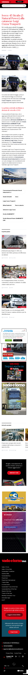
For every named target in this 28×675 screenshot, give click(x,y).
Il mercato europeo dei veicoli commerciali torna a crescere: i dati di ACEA (11, 445)
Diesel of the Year (6, 591)
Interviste (12, 317)
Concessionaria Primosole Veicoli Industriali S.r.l (12, 191)
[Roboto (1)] (14, 372)
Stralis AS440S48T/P (8, 214)
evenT (3, 600)
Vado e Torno (5, 567)
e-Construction (6, 584)
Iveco (16, 196)
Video (14, 258)
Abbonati (19, 1)
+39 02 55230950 (7, 646)
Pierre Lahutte (19, 205)
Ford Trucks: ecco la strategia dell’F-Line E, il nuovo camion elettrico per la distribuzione (14, 312)
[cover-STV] (14, 345)
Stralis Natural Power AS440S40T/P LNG (13, 219)
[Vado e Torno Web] (6, 1)
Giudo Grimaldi (7, 196)
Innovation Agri (6, 598)
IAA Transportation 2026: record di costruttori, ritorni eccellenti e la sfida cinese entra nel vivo (14, 282)
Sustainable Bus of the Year (9, 589)
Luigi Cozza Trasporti (9, 201)
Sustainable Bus (6, 576)
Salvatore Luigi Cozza (9, 209)
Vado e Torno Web (7, 569)
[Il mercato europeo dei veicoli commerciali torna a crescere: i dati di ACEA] (13, 435)
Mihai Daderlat (7, 205)
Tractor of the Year (7, 593)
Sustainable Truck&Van (8, 571)
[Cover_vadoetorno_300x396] (14, 399)
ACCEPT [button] (8, 340)
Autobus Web (5, 573)
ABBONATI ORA (14, 473)
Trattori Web (5, 582)
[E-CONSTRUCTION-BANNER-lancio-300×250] (14, 501)
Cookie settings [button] (17, 340)
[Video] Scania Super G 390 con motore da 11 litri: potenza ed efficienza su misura (14, 253)
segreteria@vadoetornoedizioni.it (13, 649)
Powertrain (5, 578)
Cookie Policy (19, 337)
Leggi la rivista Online (14, 615)
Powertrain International (8, 580)
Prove (12, 258)
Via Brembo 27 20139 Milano (11, 643)
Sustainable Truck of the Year (10, 587)
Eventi (12, 287)
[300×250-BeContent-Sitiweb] (14, 522)
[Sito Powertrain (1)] (14, 542)
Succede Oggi (13, 450)
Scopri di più (14, 632)
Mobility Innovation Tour (8, 595)
